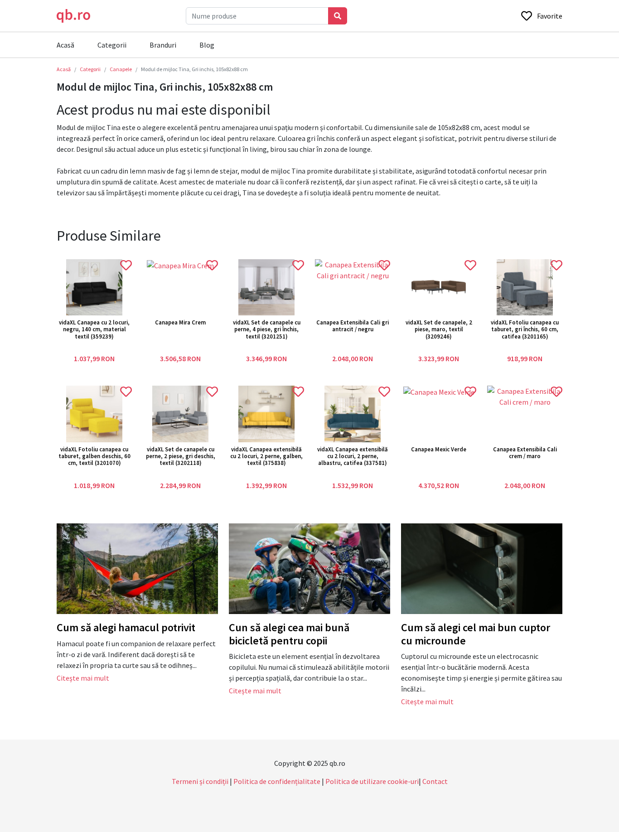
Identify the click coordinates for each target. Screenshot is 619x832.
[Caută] (337, 15)
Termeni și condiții (200, 781)
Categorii (111, 44)
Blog (206, 44)
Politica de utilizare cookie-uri (372, 781)
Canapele (121, 69)
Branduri (163, 44)
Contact (435, 781)
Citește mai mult (83, 677)
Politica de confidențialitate (276, 781)
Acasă (65, 44)
